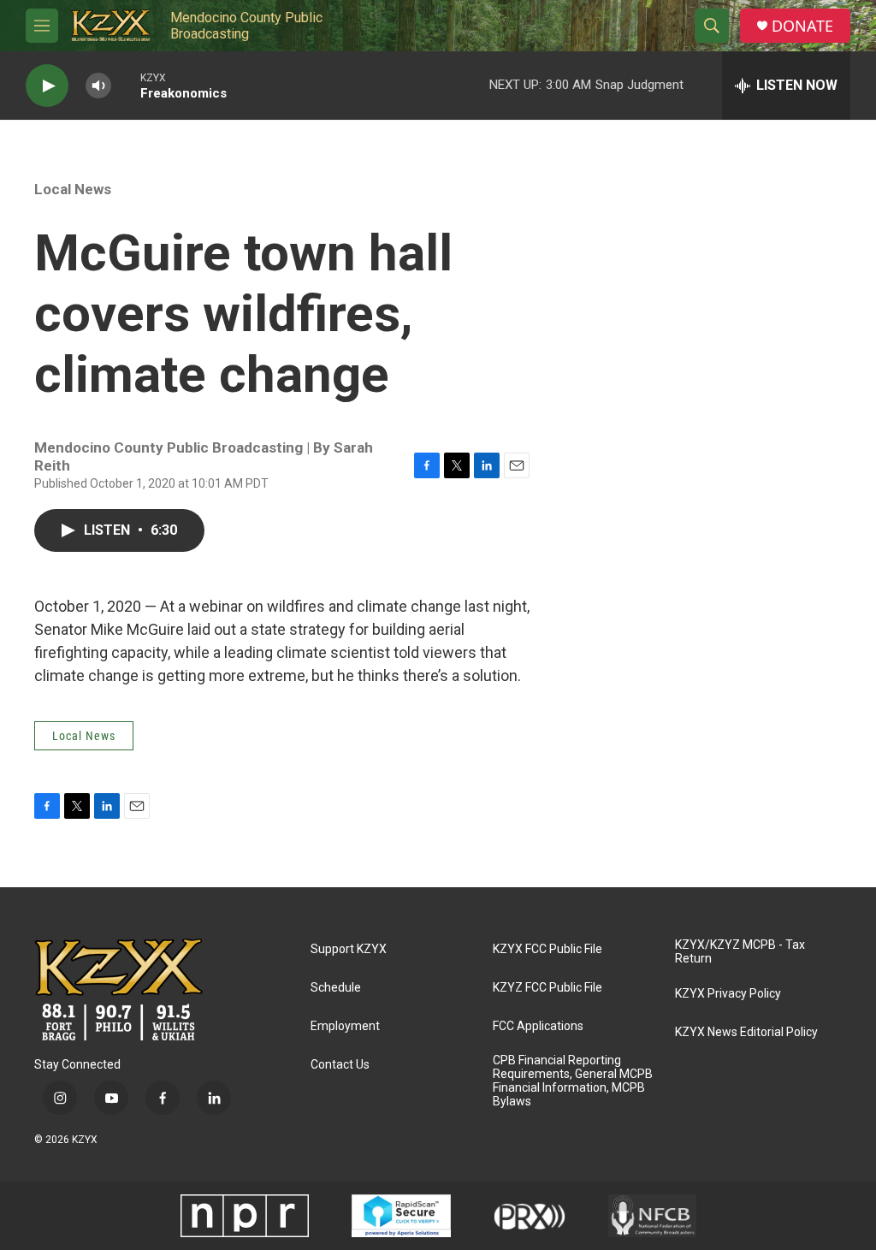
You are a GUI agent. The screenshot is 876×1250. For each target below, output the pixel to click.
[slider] (125, 85)
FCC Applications (538, 1026)
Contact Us (340, 1064)
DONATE (802, 26)
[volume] (98, 86)
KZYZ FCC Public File (547, 987)
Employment (345, 1026)
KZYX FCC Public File (547, 949)
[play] (47, 86)
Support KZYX (349, 949)
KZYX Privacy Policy (728, 993)
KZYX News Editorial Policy (746, 1032)
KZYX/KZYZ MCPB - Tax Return (740, 952)
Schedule (336, 987)
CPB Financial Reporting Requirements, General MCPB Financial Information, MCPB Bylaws (573, 1081)
